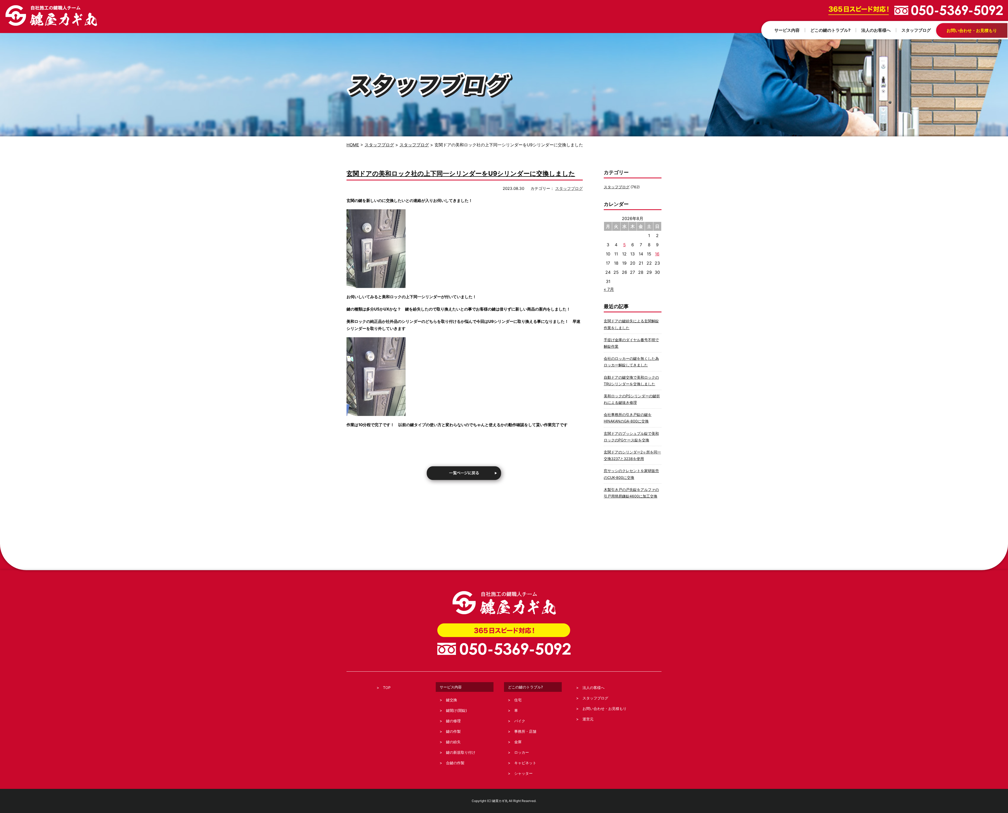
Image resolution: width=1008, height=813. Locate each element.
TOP (387, 687)
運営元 (588, 719)
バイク (519, 721)
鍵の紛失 (453, 742)
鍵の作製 (453, 731)
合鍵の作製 (455, 763)
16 (657, 253)
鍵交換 (451, 700)
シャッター (523, 773)
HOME (352, 144)
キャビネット (525, 763)
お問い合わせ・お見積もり (604, 708)
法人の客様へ (593, 687)
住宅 (518, 700)
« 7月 (609, 289)
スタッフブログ (379, 144)
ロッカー (521, 752)
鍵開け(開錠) (456, 710)
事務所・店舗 (525, 731)
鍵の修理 (453, 721)
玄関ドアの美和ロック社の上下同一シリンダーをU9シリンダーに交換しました (460, 173)
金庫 (518, 742)
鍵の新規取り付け (460, 752)
